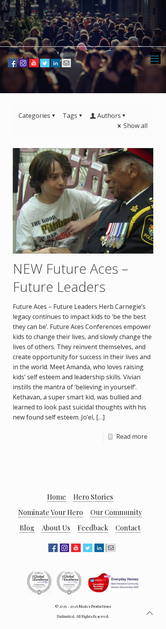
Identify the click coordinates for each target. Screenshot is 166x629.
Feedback (93, 527)
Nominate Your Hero (50, 512)
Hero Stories (93, 496)
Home (56, 496)
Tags (70, 115)
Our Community (116, 512)
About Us (56, 527)
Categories (34, 115)
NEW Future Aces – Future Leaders (70, 277)
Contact (128, 527)
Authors (109, 115)
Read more (131, 436)
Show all (135, 125)
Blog (27, 527)
